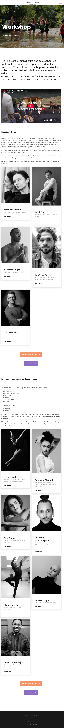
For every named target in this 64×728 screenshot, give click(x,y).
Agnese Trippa (42, 600)
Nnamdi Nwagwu (12, 269)
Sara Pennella (10, 538)
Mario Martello (11, 605)
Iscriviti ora (29, 363)
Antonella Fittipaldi (44, 480)
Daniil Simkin (41, 212)
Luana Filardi (10, 477)
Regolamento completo (29, 354)
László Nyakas (11, 332)
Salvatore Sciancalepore (42, 539)
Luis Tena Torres (43, 275)
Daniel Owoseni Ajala (14, 662)
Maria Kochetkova (12, 209)
